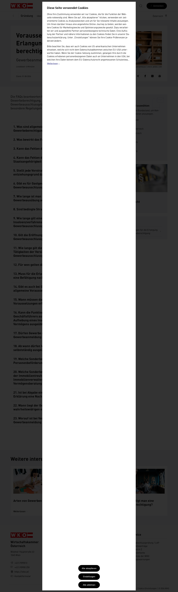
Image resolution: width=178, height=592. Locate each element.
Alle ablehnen (89, 585)
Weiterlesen (53, 64)
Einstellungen (89, 577)
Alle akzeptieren (89, 568)
